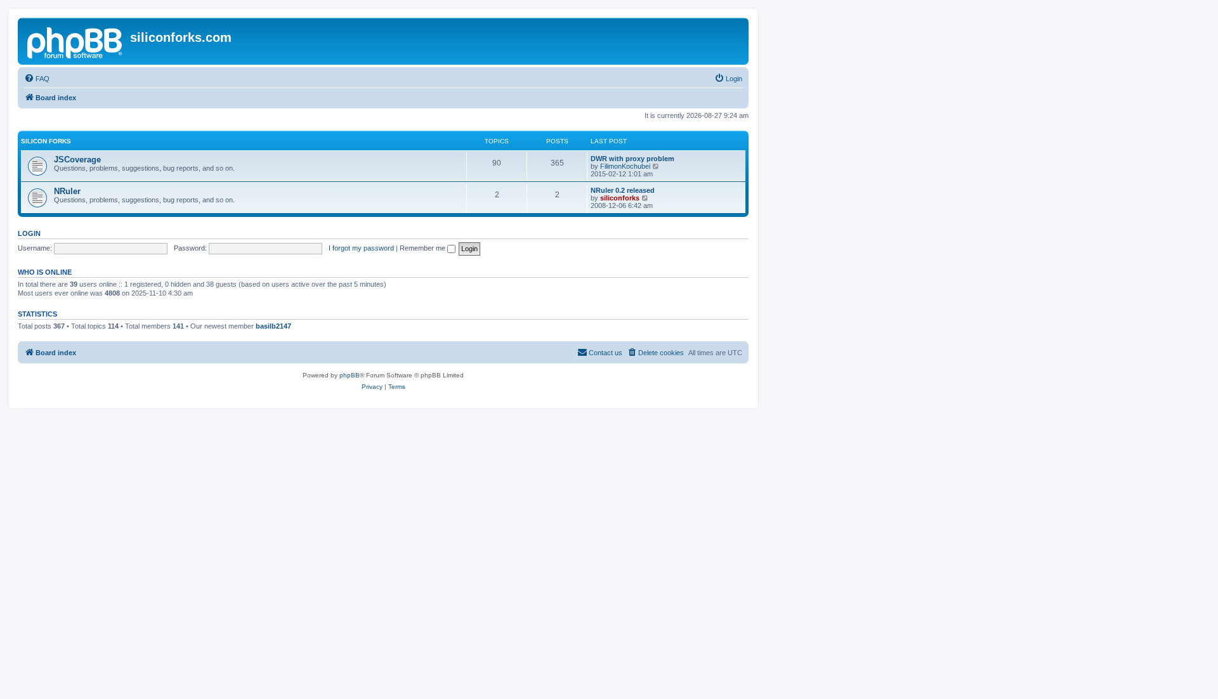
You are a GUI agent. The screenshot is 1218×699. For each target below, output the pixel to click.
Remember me (423, 248)
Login (29, 233)
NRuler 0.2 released (623, 190)
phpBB (349, 375)
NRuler (67, 191)
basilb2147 (273, 326)
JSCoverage (77, 159)
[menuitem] (36, 78)
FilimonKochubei (625, 166)
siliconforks (619, 198)
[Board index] (75, 41)
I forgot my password (361, 248)
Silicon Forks (46, 141)
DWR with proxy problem (632, 158)
